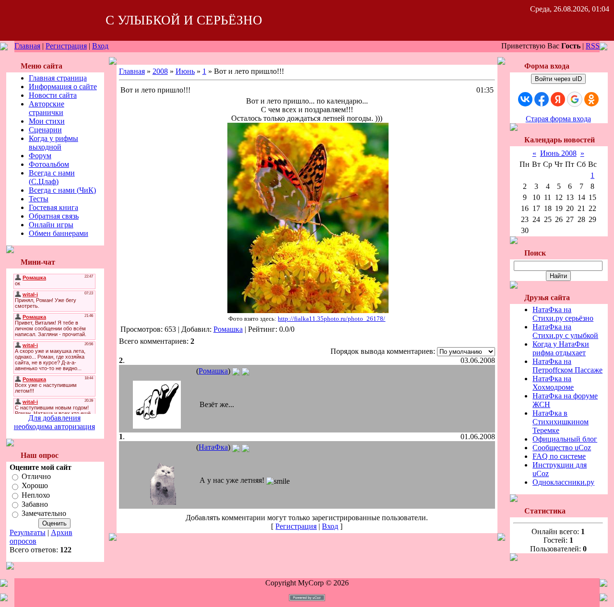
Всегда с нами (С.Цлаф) (52, 177)
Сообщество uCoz (561, 448)
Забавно (35, 504)
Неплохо (36, 495)
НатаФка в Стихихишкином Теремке (560, 421)
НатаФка (213, 447)
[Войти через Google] (574, 99)
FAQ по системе (559, 456)
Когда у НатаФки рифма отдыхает (560, 348)
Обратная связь (54, 216)
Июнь (185, 71)
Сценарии (45, 130)
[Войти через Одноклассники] (591, 99)
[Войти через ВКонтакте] (525, 99)
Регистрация (66, 46)
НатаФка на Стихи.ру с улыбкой (565, 331)
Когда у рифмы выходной (53, 142)
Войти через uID (558, 78)
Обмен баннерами (58, 233)
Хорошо (35, 486)
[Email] (236, 371)
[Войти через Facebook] (541, 99)
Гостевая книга (53, 207)
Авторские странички (46, 108)
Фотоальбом (49, 164)
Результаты (28, 532)
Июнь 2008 (558, 153)
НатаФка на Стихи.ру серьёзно (562, 313)
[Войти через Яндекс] (558, 99)
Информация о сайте (63, 86)
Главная (27, 46)
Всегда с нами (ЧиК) (62, 190)
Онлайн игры (51, 225)
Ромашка (228, 329)
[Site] (245, 371)
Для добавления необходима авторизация (54, 422)
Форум (40, 156)
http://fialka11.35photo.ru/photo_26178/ (331, 318)
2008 (160, 71)
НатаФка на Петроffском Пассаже (567, 365)
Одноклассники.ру (563, 482)
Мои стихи (47, 121)
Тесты (38, 199)
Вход (100, 46)
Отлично (36, 476)
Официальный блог (564, 439)
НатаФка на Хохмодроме (553, 382)
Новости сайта (53, 95)
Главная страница (58, 78)
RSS (593, 46)
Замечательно (44, 514)
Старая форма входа (558, 119)
